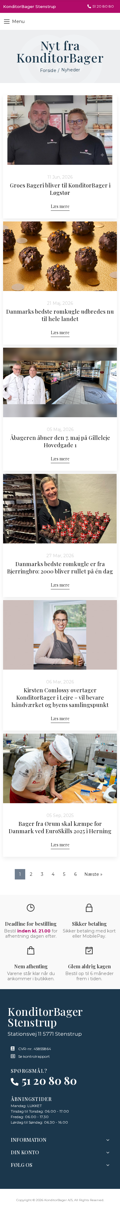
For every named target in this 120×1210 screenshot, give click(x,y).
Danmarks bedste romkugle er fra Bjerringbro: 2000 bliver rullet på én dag (60, 567)
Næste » (93, 874)
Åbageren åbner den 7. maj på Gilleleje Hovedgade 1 (60, 441)
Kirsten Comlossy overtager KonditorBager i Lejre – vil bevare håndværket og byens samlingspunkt (60, 697)
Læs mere (60, 206)
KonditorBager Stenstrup (29, 6)
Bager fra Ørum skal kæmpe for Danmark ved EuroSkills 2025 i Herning (60, 827)
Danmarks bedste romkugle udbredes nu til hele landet (60, 315)
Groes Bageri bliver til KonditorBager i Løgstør (60, 189)
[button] (100, 6)
